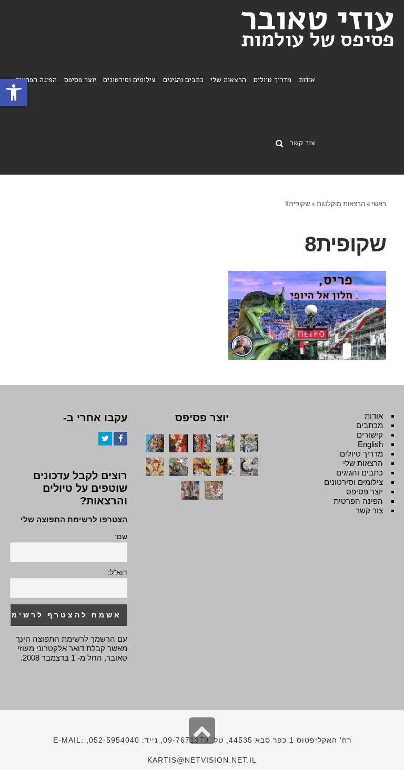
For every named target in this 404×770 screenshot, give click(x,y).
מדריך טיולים (361, 453)
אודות (374, 415)
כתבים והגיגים (359, 472)
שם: (121, 536)
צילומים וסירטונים (353, 482)
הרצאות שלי (363, 463)
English (370, 444)
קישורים (370, 434)
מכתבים (369, 425)
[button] (13, 92)
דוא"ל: (117, 572)
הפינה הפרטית (358, 501)
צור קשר (369, 510)
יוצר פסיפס (364, 491)
